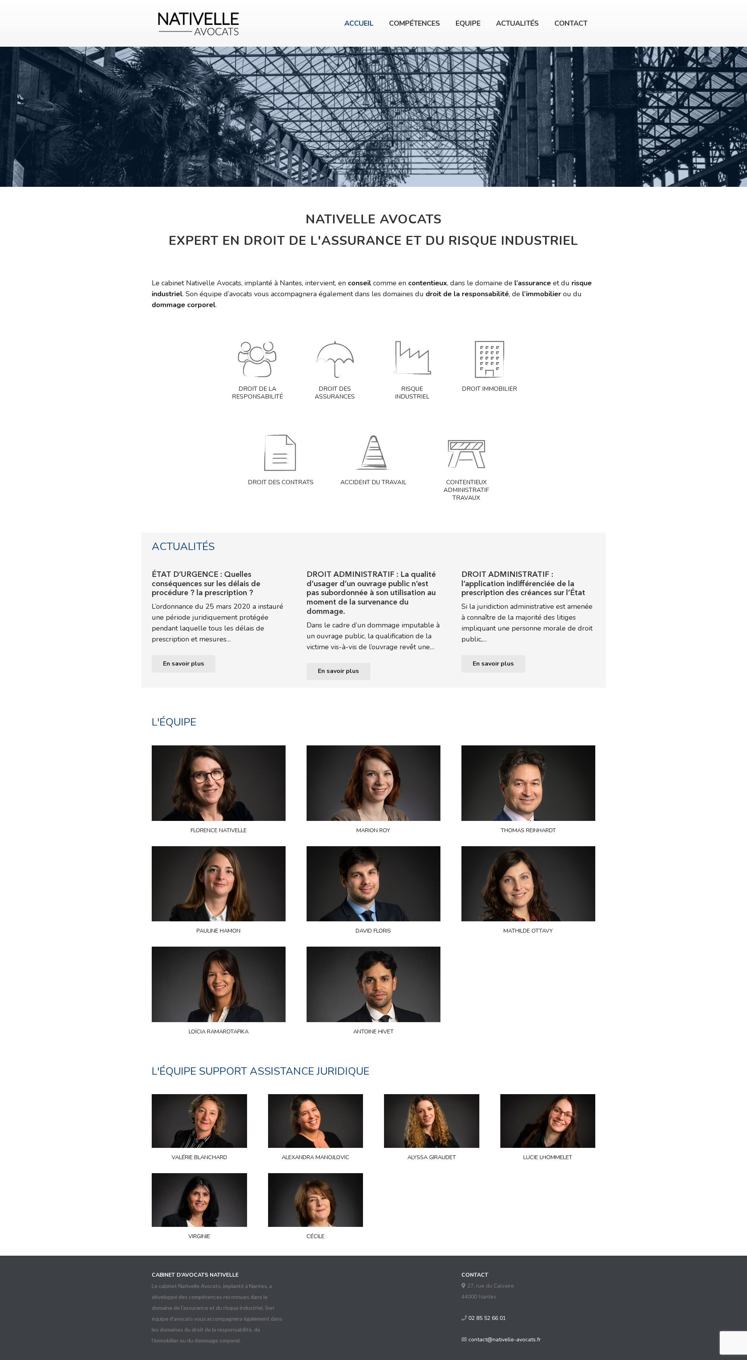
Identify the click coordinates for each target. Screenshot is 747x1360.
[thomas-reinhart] (528, 783)
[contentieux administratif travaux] (466, 453)
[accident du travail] (373, 453)
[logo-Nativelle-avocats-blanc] (199, 23)
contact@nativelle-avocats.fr (504, 1339)
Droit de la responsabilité (257, 393)
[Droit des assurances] (335, 359)
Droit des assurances (335, 393)
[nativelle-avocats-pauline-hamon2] (219, 884)
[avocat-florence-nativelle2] (219, 783)
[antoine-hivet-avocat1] (373, 984)
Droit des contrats (281, 482)
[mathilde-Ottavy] (528, 884)
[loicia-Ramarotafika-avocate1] (219, 984)
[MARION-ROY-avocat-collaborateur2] (373, 783)
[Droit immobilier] (489, 359)
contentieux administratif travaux (466, 490)
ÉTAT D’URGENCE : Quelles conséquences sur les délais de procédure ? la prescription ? (206, 583)
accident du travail (373, 482)
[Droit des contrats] (281, 453)
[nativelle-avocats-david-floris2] (373, 884)
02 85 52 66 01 (487, 1318)
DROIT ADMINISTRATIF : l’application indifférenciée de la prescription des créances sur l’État (523, 583)
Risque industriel (412, 393)
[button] (446, 23)
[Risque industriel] (412, 359)
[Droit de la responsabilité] (257, 359)
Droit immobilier (489, 389)
